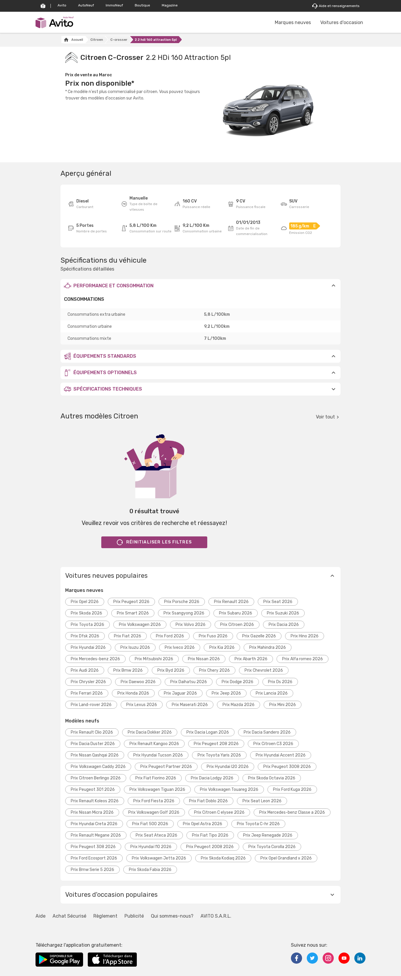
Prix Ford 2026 (170, 636)
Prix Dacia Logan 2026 (207, 732)
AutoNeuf (86, 5)
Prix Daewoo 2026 (138, 681)
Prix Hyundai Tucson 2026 (158, 755)
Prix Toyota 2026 (87, 624)
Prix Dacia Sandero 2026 (267, 732)
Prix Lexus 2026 (141, 704)
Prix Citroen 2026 (237, 624)
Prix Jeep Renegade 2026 (267, 835)
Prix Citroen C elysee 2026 (219, 812)
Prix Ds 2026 (280, 681)
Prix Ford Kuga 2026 (292, 789)
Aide (41, 916)
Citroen (96, 40)
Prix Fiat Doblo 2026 (208, 800)
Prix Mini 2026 (282, 704)
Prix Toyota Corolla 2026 (272, 846)
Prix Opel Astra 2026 (202, 823)
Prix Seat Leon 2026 (262, 800)
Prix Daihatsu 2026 (188, 681)
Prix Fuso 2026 (213, 636)
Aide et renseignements (339, 6)
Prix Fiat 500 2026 (150, 823)
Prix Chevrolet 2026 (264, 670)
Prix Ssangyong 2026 (184, 613)
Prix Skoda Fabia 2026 (150, 869)
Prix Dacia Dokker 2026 (150, 732)
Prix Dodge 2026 (237, 681)
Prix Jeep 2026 (226, 693)
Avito (62, 5)
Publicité (134, 916)
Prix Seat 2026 (277, 601)
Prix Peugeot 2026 (131, 601)
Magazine (170, 5)
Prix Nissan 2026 (204, 658)
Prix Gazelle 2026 (259, 636)
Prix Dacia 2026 (284, 624)
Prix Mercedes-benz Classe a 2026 (292, 812)
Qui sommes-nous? (172, 916)
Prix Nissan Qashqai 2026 (95, 755)
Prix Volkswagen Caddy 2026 (98, 766)
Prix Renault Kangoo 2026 (154, 743)
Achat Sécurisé (69, 916)
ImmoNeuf (114, 5)
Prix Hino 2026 (305, 636)
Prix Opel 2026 (85, 601)
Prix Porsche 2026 (181, 601)
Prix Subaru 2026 (235, 613)
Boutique (142, 5)
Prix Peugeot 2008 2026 (210, 846)
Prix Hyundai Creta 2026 (94, 823)
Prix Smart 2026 (133, 613)
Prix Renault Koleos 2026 (95, 800)
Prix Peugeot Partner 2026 (166, 766)
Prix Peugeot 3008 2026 (287, 766)
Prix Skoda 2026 (86, 613)
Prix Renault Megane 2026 (96, 835)
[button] (200, 285)
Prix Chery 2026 (214, 670)
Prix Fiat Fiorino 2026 (155, 778)
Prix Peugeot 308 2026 (93, 846)
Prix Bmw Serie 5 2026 (92, 869)
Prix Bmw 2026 (128, 670)
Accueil (77, 40)
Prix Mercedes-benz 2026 (95, 658)
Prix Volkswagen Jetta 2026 (159, 858)
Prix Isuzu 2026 (135, 647)
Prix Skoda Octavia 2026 (271, 778)
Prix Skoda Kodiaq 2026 (223, 858)
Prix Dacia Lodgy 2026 (212, 778)
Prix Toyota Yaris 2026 (219, 755)
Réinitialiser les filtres (159, 542)
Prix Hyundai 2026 (88, 647)
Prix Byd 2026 (170, 670)
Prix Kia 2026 (222, 647)
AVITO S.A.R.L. (216, 916)
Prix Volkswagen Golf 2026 (153, 812)
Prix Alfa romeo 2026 (302, 658)
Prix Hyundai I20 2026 (228, 766)
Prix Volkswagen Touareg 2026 (229, 789)
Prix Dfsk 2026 (85, 636)
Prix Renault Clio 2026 (92, 732)
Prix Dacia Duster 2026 (93, 743)
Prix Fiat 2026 (127, 636)
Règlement (105, 916)
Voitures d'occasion (341, 22)
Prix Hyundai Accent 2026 (281, 755)
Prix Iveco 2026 (180, 647)
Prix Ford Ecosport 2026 (94, 858)
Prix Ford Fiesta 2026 (153, 800)
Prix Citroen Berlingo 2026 (96, 778)
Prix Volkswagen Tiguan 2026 (157, 789)
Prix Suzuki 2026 (283, 613)
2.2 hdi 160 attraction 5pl (156, 40)
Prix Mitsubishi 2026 (154, 658)
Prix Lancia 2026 (272, 693)
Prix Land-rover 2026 (91, 704)
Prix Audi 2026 (85, 670)
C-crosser (118, 40)
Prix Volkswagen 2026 (140, 624)
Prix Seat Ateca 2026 (156, 835)
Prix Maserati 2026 (190, 704)
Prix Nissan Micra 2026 (92, 812)
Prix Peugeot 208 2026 (216, 743)
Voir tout (325, 417)
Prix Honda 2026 (133, 693)
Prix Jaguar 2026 (180, 693)
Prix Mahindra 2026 (267, 647)
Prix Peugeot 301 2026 (93, 789)
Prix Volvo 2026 (190, 624)
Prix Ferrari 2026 (87, 693)
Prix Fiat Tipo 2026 (210, 835)
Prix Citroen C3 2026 (273, 743)
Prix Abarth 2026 (251, 658)
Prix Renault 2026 (231, 601)
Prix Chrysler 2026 (88, 681)
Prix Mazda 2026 (239, 704)
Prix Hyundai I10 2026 (150, 846)
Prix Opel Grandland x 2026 (286, 858)
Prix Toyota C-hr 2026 (258, 823)
